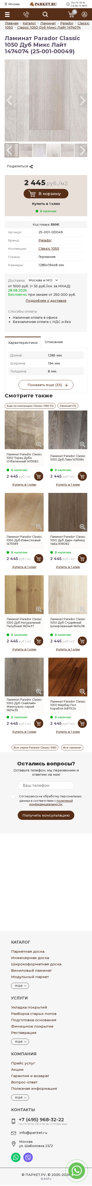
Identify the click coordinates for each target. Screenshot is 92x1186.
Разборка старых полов (34, 1013)
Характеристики (23, 343)
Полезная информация (34, 1088)
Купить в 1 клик (24, 484)
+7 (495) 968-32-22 (41, 1119)
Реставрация (24, 1032)
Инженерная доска (30, 958)
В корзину (49, 193)
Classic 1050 (48, 248)
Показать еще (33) (45, 385)
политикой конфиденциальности (51, 802)
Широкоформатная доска (36, 964)
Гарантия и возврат (30, 1076)
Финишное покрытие (32, 1026)
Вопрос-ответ (24, 1082)
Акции (17, 1069)
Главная (11, 23)
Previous (9, 100)
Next (82, 100)
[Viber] (28, 1161)
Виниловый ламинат (31, 970)
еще (19, 985)
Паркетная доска (27, 951)
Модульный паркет (30, 977)
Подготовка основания (33, 1020)
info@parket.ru (33, 1132)
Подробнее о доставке (46, 301)
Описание (54, 342)
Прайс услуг (23, 1063)
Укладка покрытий (29, 1007)
